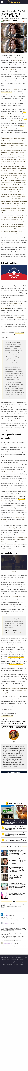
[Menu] (2, 2)
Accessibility (13, 959)
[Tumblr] (20, 724)
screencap (14, 571)
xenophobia (24, 721)
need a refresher (13, 89)
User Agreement (20, 959)
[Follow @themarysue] (13, 724)
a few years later (18, 544)
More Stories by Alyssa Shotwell (14, 772)
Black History (3, 721)
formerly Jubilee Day (6, 92)
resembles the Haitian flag (8, 528)
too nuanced (8, 121)
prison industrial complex (16, 663)
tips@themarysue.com (7, 715)
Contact (21, 964)
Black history (10, 693)
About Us (14, 957)
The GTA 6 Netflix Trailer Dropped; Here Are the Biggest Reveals (17, 893)
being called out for (11, 69)
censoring (3, 693)
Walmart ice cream (18, 60)
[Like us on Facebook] (15, 724)
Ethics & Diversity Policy (9, 962)
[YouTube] (23, 724)
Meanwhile (8, 688)
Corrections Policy (19, 962)
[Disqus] (14, 930)
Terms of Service (5, 959)
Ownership (16, 964)
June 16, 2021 (19, 633)
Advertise (19, 957)
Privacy (24, 957)
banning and (22, 690)
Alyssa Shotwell (5, 18)
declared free (4, 116)
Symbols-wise (17, 317)
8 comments (24, 18)
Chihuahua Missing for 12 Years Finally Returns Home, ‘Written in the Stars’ (16, 877)
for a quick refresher (17, 121)
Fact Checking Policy (7, 964)
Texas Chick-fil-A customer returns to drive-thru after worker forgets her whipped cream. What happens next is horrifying (17, 869)
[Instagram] (18, 724)
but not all (15, 596)
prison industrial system (16, 721)
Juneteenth (8, 721)
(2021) (11, 132)
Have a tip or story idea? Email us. (15, 904)
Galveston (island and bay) (8, 472)
